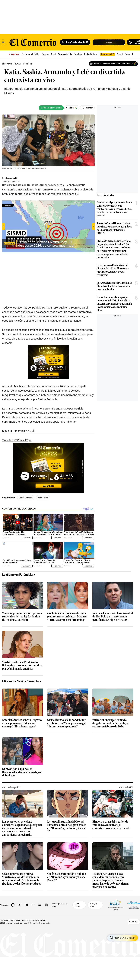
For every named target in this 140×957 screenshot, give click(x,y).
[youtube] (33, 905)
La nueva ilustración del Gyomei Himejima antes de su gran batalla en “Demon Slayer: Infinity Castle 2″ (66, 826)
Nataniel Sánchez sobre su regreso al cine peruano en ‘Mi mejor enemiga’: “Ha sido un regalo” (22, 723)
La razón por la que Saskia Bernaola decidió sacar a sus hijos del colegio (21, 772)
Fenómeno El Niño (30, 54)
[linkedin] (39, 905)
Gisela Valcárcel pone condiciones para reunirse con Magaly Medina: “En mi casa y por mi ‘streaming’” (67, 616)
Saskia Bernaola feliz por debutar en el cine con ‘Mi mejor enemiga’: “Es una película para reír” (66, 723)
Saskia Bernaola (26, 498)
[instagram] (26, 905)
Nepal (120, 54)
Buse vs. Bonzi (49, 54)
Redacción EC (12, 178)
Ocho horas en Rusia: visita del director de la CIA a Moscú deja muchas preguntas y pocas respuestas (113, 269)
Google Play (93, 904)
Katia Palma (43, 498)
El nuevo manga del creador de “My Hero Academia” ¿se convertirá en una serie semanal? (111, 825)
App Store (77, 904)
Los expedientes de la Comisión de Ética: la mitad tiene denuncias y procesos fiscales (114, 286)
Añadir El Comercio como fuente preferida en (113, 64)
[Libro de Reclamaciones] (133, 904)
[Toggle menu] (3, 42)
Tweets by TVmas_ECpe (16, 440)
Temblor (78, 54)
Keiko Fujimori (91, 54)
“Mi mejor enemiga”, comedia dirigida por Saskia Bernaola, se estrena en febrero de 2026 (110, 723)
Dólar (127, 54)
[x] (19, 905)
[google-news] (46, 905)
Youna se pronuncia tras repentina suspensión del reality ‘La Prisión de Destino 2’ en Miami (22, 616)
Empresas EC (107, 54)
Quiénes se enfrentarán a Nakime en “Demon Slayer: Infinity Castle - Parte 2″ (67, 877)
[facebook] (12, 905)
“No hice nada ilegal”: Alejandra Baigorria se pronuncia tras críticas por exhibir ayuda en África (22, 665)
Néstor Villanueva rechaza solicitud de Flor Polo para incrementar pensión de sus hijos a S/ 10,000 (112, 616)
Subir (131, 922)
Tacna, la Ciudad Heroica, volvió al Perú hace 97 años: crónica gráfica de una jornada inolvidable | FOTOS (114, 228)
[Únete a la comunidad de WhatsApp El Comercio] (51, 107)
